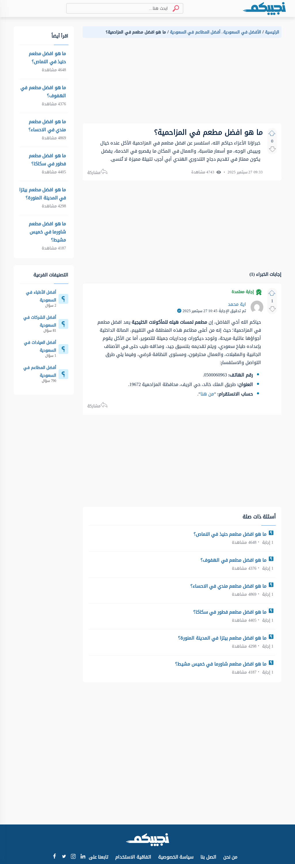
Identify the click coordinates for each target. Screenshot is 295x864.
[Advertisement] (182, 83)
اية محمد (237, 304)
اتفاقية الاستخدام (133, 856)
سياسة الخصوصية (176, 856)
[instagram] (73, 857)
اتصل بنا (208, 856)
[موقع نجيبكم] (264, 8)
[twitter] (63, 857)
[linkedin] (82, 857)
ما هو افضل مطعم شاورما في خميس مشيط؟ (221, 663)
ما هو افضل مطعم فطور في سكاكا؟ (230, 612)
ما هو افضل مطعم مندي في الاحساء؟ (229, 586)
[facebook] (54, 857)
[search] (173, 8)
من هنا (207, 393)
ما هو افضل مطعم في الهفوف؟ (234, 560)
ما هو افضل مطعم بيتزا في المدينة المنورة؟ (223, 638)
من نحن (230, 856)
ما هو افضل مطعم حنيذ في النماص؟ (231, 534)
